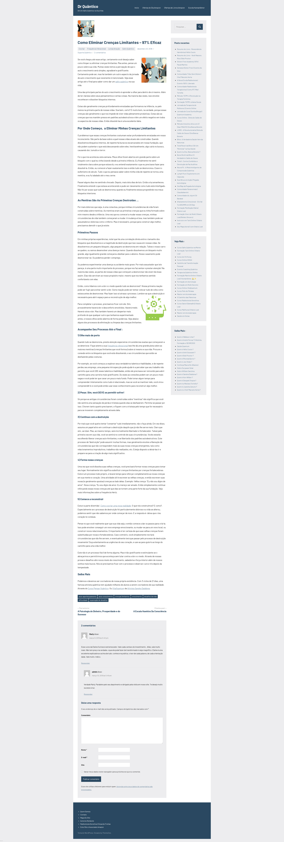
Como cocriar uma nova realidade (116, 505)
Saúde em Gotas (183, 316)
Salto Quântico (128, 49)
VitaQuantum (118, 588)
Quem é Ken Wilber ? (185, 377)
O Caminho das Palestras (186, 297)
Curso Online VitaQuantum (187, 288)
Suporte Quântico (85, 52)
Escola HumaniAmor (196, 8)
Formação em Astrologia (186, 282)
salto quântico (121, 81)
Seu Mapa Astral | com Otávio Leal (190, 227)
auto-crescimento (106, 596)
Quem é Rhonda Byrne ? (186, 359)
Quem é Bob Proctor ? (185, 356)
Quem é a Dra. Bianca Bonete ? (188, 152)
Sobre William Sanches (186, 371)
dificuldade (83, 600)
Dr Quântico (88, 6)
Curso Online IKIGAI (184, 260)
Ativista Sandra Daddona (138, 588)
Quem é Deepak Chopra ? (186, 380)
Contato (83, 815)
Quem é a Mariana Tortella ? (187, 384)
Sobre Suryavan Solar (185, 368)
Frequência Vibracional (96, 49)
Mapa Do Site (85, 818)
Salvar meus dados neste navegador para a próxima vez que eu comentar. (112, 772)
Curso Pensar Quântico (98, 588)
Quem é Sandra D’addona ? (187, 374)
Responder (85, 663)
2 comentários (100, 52)
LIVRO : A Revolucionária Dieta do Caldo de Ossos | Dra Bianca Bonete (190, 133)
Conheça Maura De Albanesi (187, 365)
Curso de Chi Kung (184, 257)
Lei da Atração (114, 49)
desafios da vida (150, 596)
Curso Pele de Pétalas (185, 291)
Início (137, 8)
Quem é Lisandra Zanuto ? (187, 387)
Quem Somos (85, 811)
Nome (84, 750)
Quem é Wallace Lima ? (185, 337)
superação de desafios (98, 600)
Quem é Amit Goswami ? (186, 352)
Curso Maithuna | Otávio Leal (188, 310)
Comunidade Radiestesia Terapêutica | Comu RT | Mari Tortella (188, 89)
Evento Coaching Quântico (187, 269)
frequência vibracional (117, 345)
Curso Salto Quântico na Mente (189, 247)
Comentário (85, 715)
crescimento (137, 596)
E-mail (84, 757)
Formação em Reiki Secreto (187, 285)
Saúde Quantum (183, 346)
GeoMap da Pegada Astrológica (189, 186)
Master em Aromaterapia (186, 294)
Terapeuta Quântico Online (187, 272)
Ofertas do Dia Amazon (151, 8)
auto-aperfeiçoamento (87, 596)
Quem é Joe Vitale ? (184, 362)
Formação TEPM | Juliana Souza (189, 102)
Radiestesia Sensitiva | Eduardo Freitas (95, 824)
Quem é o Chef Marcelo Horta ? (188, 390)
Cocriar (82, 49)
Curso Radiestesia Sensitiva (188, 300)
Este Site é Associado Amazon (92, 827)
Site (82, 765)
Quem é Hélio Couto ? (185, 349)
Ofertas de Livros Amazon (174, 8)
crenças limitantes (122, 596)
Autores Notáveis (87, 821)
